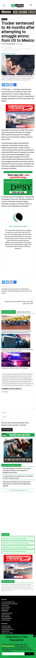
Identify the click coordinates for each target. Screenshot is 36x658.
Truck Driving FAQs (6, 628)
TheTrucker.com (8, 646)
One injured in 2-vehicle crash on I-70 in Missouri (14, 368)
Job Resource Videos (7, 633)
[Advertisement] (18, 263)
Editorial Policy (5, 609)
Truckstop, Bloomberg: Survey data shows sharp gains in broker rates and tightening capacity (17, 350)
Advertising (4, 610)
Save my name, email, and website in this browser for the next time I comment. (15, 424)
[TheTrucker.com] (16, 5)
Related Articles (9, 312)
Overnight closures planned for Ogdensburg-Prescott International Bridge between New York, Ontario (16, 291)
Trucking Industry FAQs (7, 629)
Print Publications (6, 616)
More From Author (23, 312)
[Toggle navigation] (4, 5)
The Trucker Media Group (8, 602)
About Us (4, 599)
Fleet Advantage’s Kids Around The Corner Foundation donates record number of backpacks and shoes (16, 331)
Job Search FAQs (5, 626)
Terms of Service (5, 607)
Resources (4, 623)
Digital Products (5, 615)
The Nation (4, 19)
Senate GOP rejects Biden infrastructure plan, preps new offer (19, 302)
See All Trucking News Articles (17, 490)
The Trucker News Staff (9, 44)
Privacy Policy (5, 605)
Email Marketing (5, 620)
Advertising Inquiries (6, 613)
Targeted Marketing (6, 618)
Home (3, 47)
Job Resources (5, 631)
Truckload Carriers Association (9, 603)
